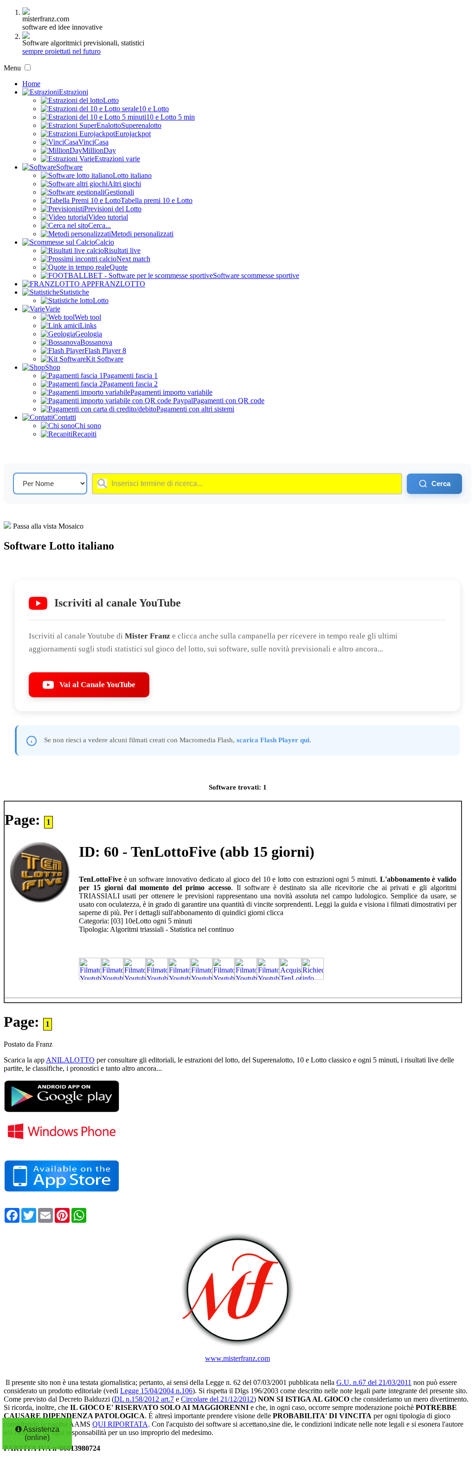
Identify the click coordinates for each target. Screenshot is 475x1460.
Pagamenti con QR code (228, 401)
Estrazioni (73, 92)
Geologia (88, 334)
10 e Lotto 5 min (170, 117)
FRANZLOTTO (120, 284)
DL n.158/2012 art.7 (144, 1399)
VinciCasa (93, 142)
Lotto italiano (132, 175)
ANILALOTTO (70, 1060)
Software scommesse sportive (256, 275)
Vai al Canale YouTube (97, 684)
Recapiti (84, 434)
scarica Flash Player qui (273, 740)
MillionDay (99, 150)
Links (88, 325)
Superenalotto (141, 125)
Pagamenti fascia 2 (130, 384)
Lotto (111, 100)
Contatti (64, 417)
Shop (52, 367)
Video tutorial (108, 217)
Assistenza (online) (40, 1433)
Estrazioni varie (117, 159)
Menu (12, 68)
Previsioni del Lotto (112, 209)
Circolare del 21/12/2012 (217, 1399)
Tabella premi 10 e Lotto (157, 200)
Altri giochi (124, 184)
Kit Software (104, 359)
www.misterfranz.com (237, 1358)
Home (31, 84)
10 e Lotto (154, 109)
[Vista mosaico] (7, 526)
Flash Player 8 (105, 350)
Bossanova (96, 342)
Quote (118, 267)
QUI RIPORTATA (120, 1424)
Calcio (104, 242)
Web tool (88, 317)
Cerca (440, 483)
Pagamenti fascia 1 (130, 375)
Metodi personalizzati (142, 234)
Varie (52, 309)
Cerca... (99, 225)
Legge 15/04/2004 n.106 (156, 1391)
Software (69, 167)
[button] (28, 67)
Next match (133, 259)
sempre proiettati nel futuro (61, 51)
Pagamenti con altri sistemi (195, 409)
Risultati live (122, 250)
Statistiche (74, 292)
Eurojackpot (133, 134)
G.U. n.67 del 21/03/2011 (373, 1382)
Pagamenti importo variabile (171, 392)
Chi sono (88, 426)
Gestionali (119, 192)
